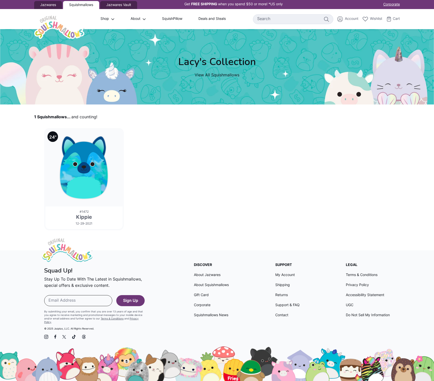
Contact (281, 315)
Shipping (282, 285)
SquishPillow (172, 19)
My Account (285, 275)
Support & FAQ (287, 305)
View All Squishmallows (217, 75)
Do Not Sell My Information (368, 315)
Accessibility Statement (365, 295)
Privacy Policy (357, 285)
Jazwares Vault (118, 5)
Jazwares (48, 5)
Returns (281, 295)
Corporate (391, 5)
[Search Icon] (326, 19)
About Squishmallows (211, 285)
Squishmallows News (211, 315)
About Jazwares (207, 275)
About (135, 19)
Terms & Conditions (112, 318)
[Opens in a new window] (46, 337)
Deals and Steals (212, 19)
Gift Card (201, 295)
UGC (349, 305)
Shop (104, 19)
